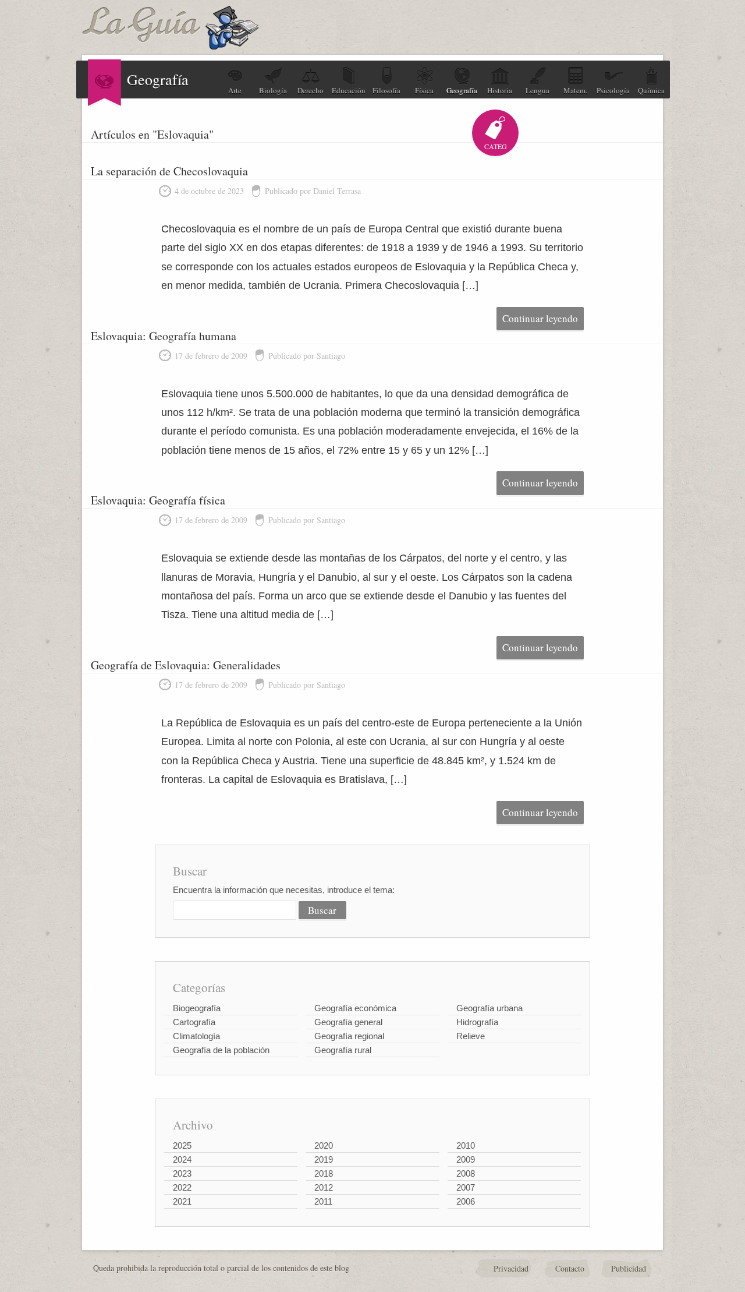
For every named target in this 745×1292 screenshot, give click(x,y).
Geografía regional (349, 1036)
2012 (323, 1187)
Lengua (537, 90)
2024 (182, 1159)
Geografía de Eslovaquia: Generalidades (186, 665)
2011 (323, 1201)
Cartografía (194, 1022)
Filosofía (386, 90)
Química (651, 90)
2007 (465, 1187)
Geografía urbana (489, 1008)
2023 (182, 1173)
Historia (499, 90)
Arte (235, 90)
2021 (182, 1201)
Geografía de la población (221, 1050)
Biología (273, 90)
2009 (465, 1159)
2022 (182, 1187)
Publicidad (628, 1268)
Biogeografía (197, 1008)
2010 (465, 1145)
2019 (323, 1159)
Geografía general (348, 1022)
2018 (323, 1173)
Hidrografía (477, 1022)
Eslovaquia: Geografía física (158, 500)
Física (424, 90)
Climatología (196, 1036)
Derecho (310, 90)
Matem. (575, 90)
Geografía (461, 90)
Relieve (470, 1036)
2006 (465, 1201)
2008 (465, 1173)
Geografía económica (355, 1008)
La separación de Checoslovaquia (169, 171)
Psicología (613, 90)
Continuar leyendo (540, 318)
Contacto (569, 1268)
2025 (182, 1145)
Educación (349, 90)
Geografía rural (342, 1050)
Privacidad (511, 1268)
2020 (323, 1145)
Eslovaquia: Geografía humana (163, 336)
